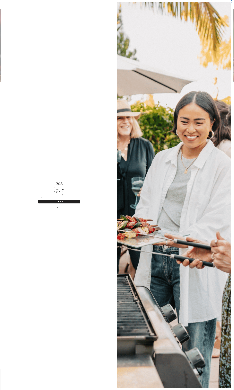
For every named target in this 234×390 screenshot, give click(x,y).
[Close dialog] (231, 1)
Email (40, 197)
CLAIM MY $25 (59, 201)
